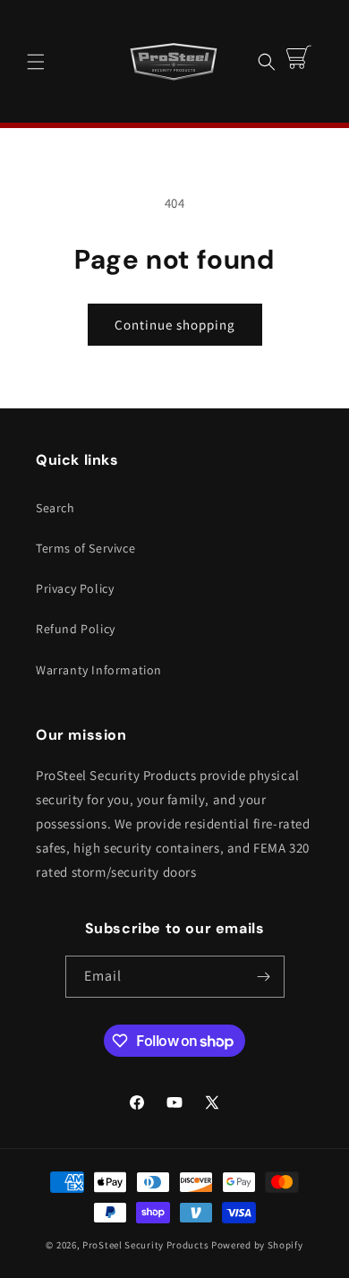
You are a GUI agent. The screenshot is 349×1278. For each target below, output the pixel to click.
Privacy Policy (75, 588)
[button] (35, 61)
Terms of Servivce (85, 548)
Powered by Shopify (257, 1245)
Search (55, 508)
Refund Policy (75, 629)
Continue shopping (175, 324)
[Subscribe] (264, 977)
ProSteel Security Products (145, 1245)
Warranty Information (99, 670)
